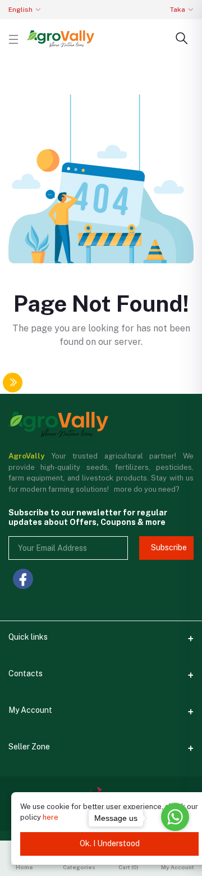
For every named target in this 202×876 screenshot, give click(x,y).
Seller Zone (29, 746)
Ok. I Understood (110, 843)
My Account (30, 710)
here (50, 817)
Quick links (28, 636)
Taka (177, 10)
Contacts (25, 673)
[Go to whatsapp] (175, 817)
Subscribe (169, 547)
